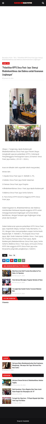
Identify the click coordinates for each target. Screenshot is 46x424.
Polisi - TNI (12, 58)
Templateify (26, 421)
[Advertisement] (23, 30)
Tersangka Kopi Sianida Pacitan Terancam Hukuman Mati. (26, 290)
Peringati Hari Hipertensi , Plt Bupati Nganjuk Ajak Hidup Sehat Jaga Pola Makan (28, 399)
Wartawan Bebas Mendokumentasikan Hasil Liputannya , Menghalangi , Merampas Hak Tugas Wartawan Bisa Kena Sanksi (28, 365)
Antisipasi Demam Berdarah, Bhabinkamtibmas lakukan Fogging (27, 381)
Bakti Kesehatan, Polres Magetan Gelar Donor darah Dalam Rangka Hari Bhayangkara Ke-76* (26, 390)
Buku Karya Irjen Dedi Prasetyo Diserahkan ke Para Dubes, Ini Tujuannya (26, 272)
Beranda (5, 58)
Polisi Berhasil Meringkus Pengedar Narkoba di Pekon (27, 280)
